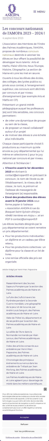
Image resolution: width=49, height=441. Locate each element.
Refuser (24, 424)
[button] (45, 389)
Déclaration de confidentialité (31, 437)
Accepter (24, 417)
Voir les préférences (24, 431)
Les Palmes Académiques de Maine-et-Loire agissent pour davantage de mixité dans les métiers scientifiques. (24, 380)
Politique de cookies (13, 437)
